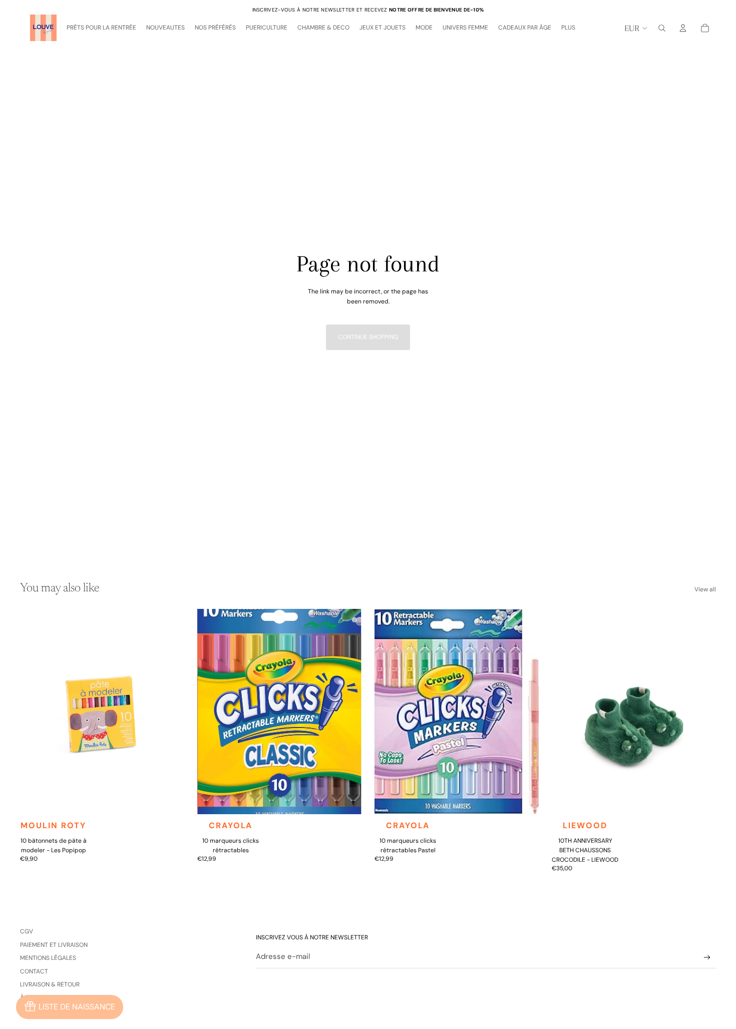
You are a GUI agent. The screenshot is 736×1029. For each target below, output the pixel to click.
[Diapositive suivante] (169, 712)
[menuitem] (568, 28)
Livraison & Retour (50, 984)
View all (705, 589)
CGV (26, 931)
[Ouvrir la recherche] (662, 28)
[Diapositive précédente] (35, 712)
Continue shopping (368, 337)
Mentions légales (48, 958)
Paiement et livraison (54, 945)
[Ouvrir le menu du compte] (683, 28)
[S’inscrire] (707, 957)
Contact (34, 971)
